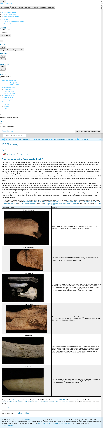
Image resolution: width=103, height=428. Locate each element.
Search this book (5, 29)
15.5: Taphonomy (14, 400)
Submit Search (5, 35)
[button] (6, 106)
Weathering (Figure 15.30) (9, 203)
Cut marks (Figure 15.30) (29, 203)
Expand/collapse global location (100, 139)
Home (10, 139)
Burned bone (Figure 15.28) (72, 201)
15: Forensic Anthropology (87, 139)
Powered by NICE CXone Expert (27, 420)
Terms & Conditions (52, 423)
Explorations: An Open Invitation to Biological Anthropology (61, 203)
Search (4, 135)
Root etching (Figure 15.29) (90, 201)
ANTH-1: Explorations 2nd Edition (64, 139)
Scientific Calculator (9, 93)
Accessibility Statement (65, 423)
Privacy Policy (42, 423)
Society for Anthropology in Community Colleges (19, 154)
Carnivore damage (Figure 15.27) (52, 201)
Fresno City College (42, 139)
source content (66, 401)
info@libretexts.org (8, 425)
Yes (21, 413)
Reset (3, 47)
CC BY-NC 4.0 (63, 400)
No (28, 413)
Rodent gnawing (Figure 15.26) (32, 201)
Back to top (5, 408)
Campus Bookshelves (23, 139)
